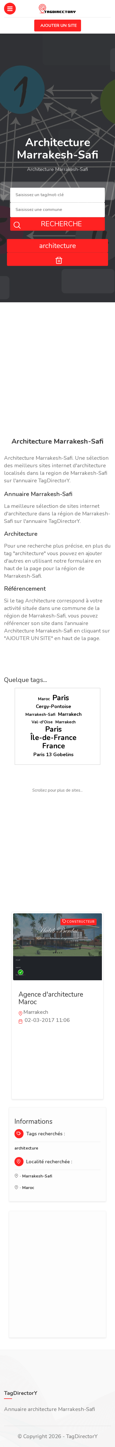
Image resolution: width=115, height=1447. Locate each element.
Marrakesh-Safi (40, 714)
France (53, 746)
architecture (26, 1148)
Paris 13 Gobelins (53, 754)
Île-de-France (53, 738)
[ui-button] (57, 259)
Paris (60, 698)
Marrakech (70, 714)
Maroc (44, 699)
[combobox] (57, 195)
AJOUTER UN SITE (58, 25)
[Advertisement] (57, 371)
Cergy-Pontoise (53, 706)
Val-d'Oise (42, 722)
